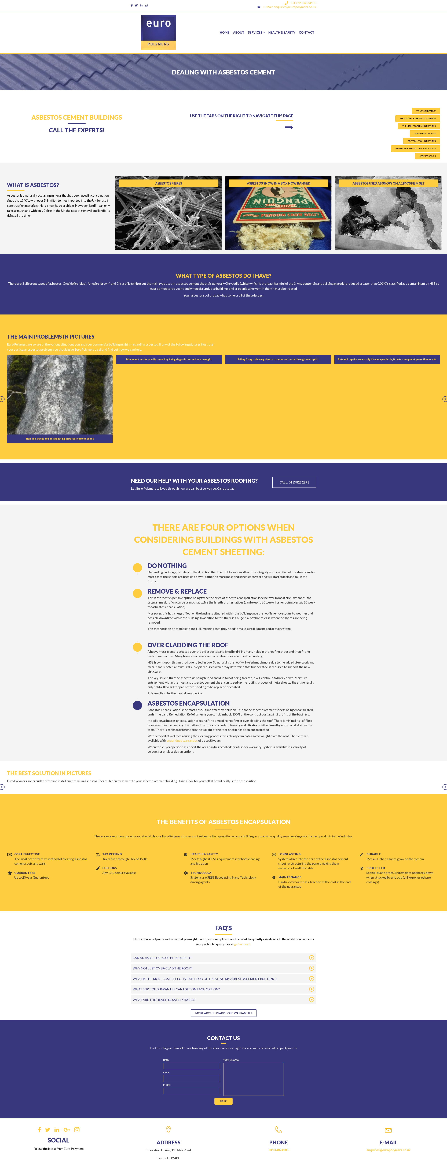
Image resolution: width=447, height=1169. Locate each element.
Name (166, 980)
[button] (426, 111)
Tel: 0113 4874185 (303, 3)
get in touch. (243, 865)
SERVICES (255, 32)
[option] (59, 359)
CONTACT (306, 32)
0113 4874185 (278, 1071)
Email (166, 993)
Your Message (231, 980)
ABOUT (238, 32)
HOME (224, 32)
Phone (167, 1005)
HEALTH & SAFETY (281, 32)
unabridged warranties (182, 661)
